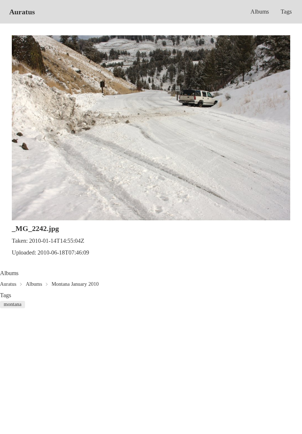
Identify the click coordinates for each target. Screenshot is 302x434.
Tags (286, 11)
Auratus (22, 12)
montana (12, 304)
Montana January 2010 (75, 284)
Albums (259, 11)
